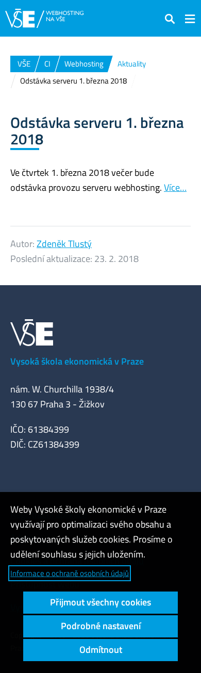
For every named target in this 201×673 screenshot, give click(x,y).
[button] (170, 18)
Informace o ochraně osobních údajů (69, 573)
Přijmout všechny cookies (100, 602)
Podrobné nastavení (101, 626)
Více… (175, 187)
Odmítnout (100, 649)
